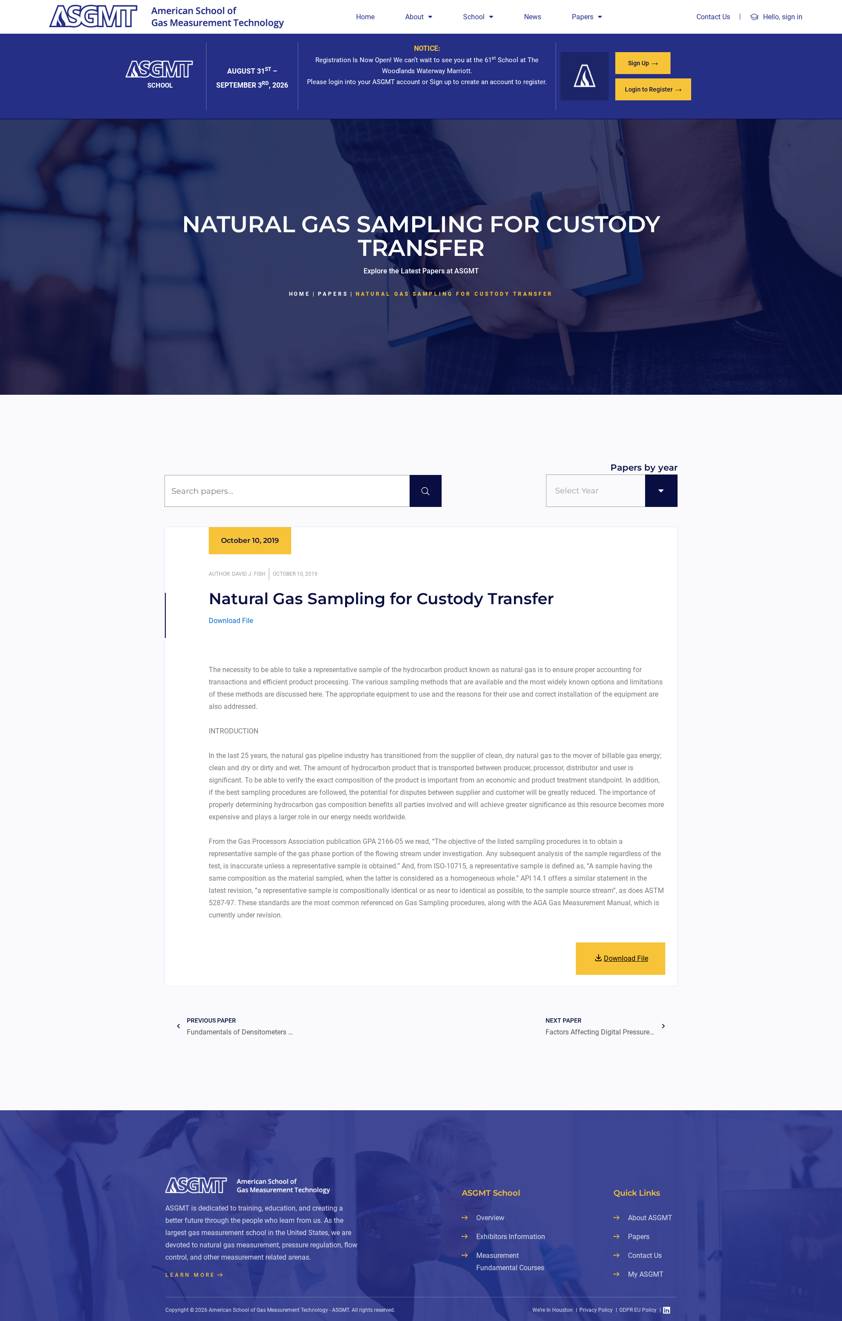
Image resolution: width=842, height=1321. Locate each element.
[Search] (426, 491)
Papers (582, 17)
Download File (231, 620)
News (532, 17)
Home (365, 17)
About (414, 17)
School (474, 17)
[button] (643, 63)
